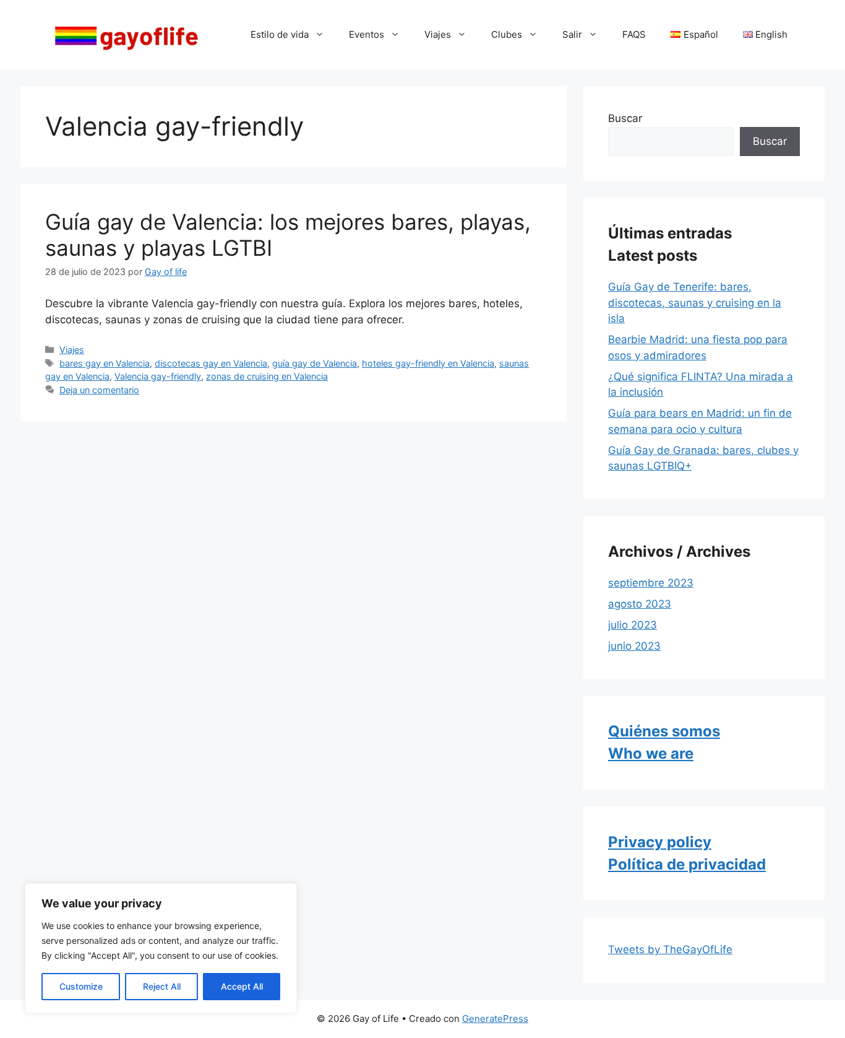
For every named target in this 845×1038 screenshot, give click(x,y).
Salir (572, 34)
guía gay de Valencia (314, 363)
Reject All (162, 986)
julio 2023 (632, 625)
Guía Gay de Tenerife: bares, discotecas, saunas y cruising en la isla (694, 303)
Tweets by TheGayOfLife (670, 949)
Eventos (366, 34)
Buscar (625, 118)
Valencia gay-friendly (157, 376)
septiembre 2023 (650, 583)
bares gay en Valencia (104, 363)
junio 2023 (634, 646)
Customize (81, 986)
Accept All (242, 986)
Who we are (650, 753)
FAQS (634, 34)
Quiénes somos (664, 731)
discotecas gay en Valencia (211, 363)
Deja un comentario (99, 390)
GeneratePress (495, 1018)
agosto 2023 (639, 604)
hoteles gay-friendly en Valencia (428, 363)
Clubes (506, 34)
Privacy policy (659, 842)
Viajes (437, 34)
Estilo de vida (280, 34)
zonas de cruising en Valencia (267, 376)
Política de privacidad (687, 864)
